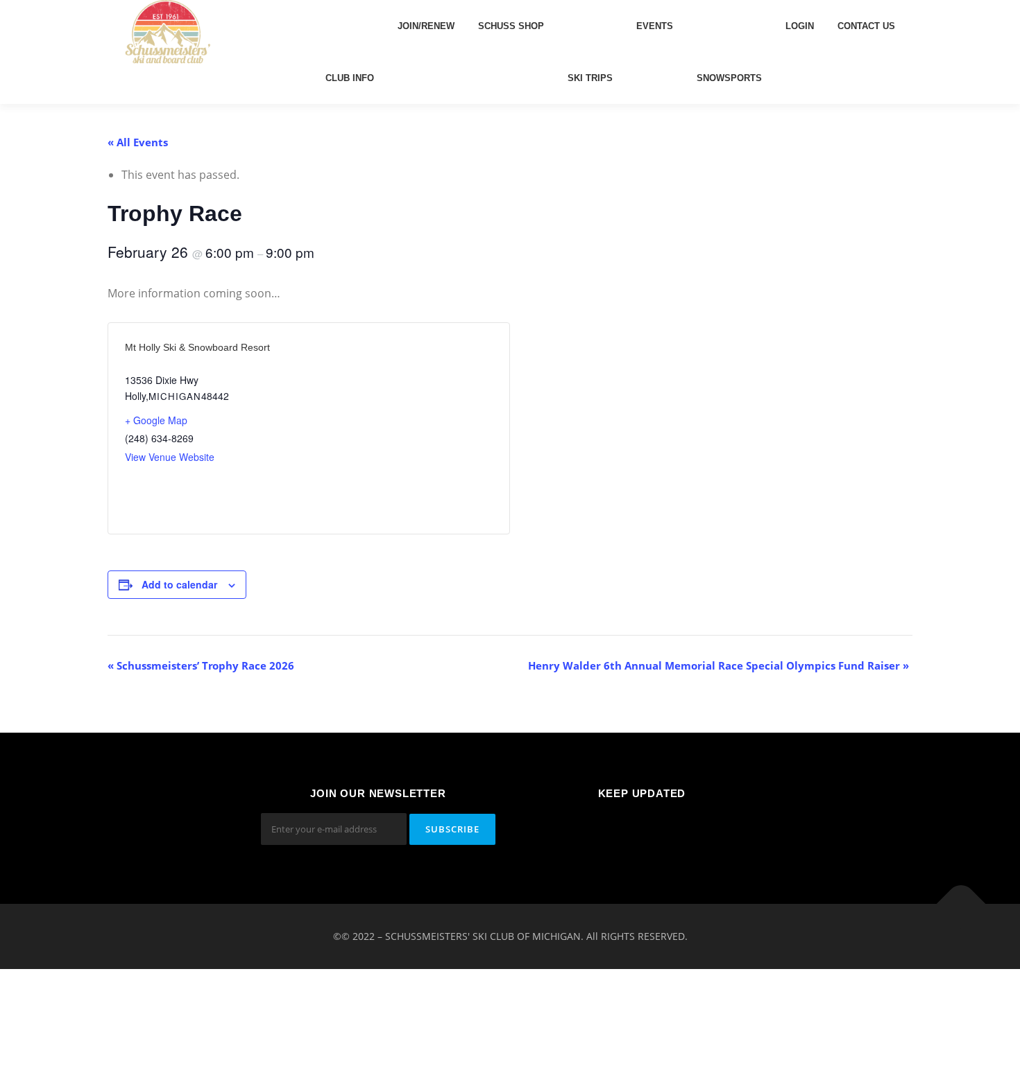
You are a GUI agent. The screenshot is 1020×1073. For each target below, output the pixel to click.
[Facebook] (608, 831)
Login (799, 26)
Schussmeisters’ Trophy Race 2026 (201, 665)
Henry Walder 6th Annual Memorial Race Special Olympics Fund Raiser (718, 665)
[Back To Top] (961, 904)
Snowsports (729, 78)
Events (654, 26)
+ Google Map (156, 420)
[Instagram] (676, 831)
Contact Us (866, 26)
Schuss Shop (511, 26)
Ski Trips (590, 78)
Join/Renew (426, 26)
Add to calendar (179, 584)
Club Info (349, 78)
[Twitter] (642, 831)
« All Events (138, 142)
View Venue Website (169, 457)
